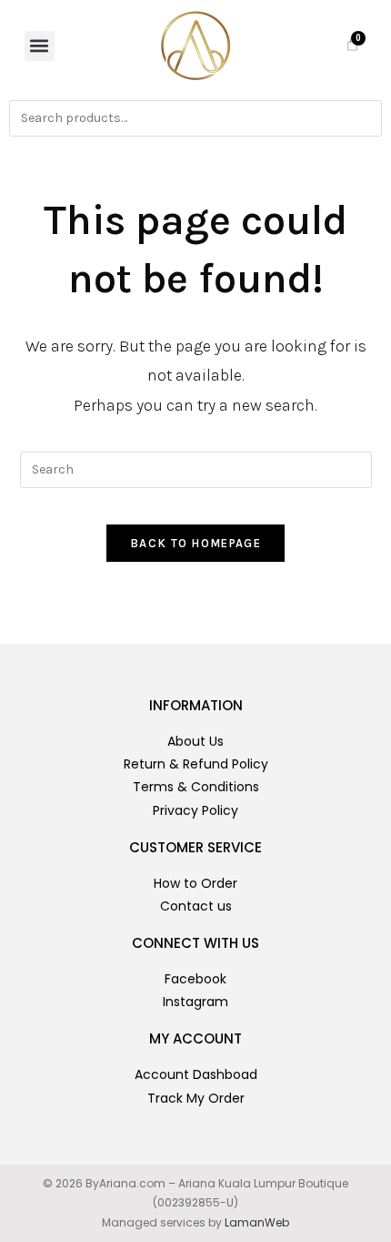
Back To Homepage (195, 543)
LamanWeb (257, 1222)
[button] (40, 46)
